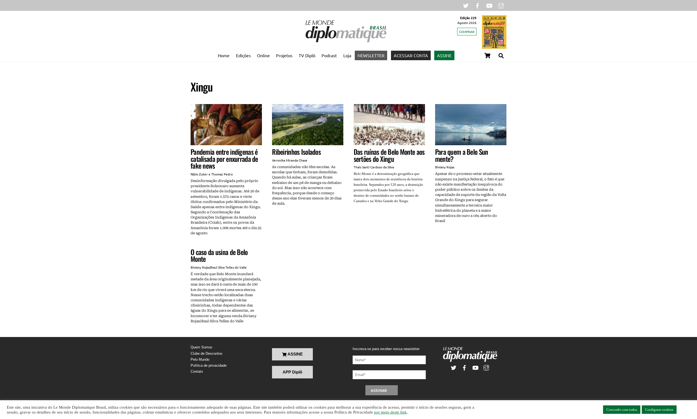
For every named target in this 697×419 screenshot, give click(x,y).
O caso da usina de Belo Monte (219, 255)
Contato (197, 371)
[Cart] (487, 55)
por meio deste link (390, 412)
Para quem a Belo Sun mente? (461, 155)
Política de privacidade (209, 365)
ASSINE (444, 55)
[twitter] (465, 5)
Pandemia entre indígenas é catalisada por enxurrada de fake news (224, 159)
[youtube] (489, 5)
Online (263, 55)
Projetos (284, 55)
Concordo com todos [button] (621, 410)
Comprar (467, 31)
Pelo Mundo (200, 359)
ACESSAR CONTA (411, 55)
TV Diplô (307, 55)
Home (224, 55)
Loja (347, 55)
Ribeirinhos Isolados (296, 152)
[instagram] (501, 5)
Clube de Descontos (206, 353)
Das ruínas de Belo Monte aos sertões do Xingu (389, 155)
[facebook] (477, 5)
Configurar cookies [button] (659, 410)
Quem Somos (201, 347)
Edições (243, 55)
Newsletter (370, 55)
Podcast (329, 55)
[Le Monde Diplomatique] (346, 41)
